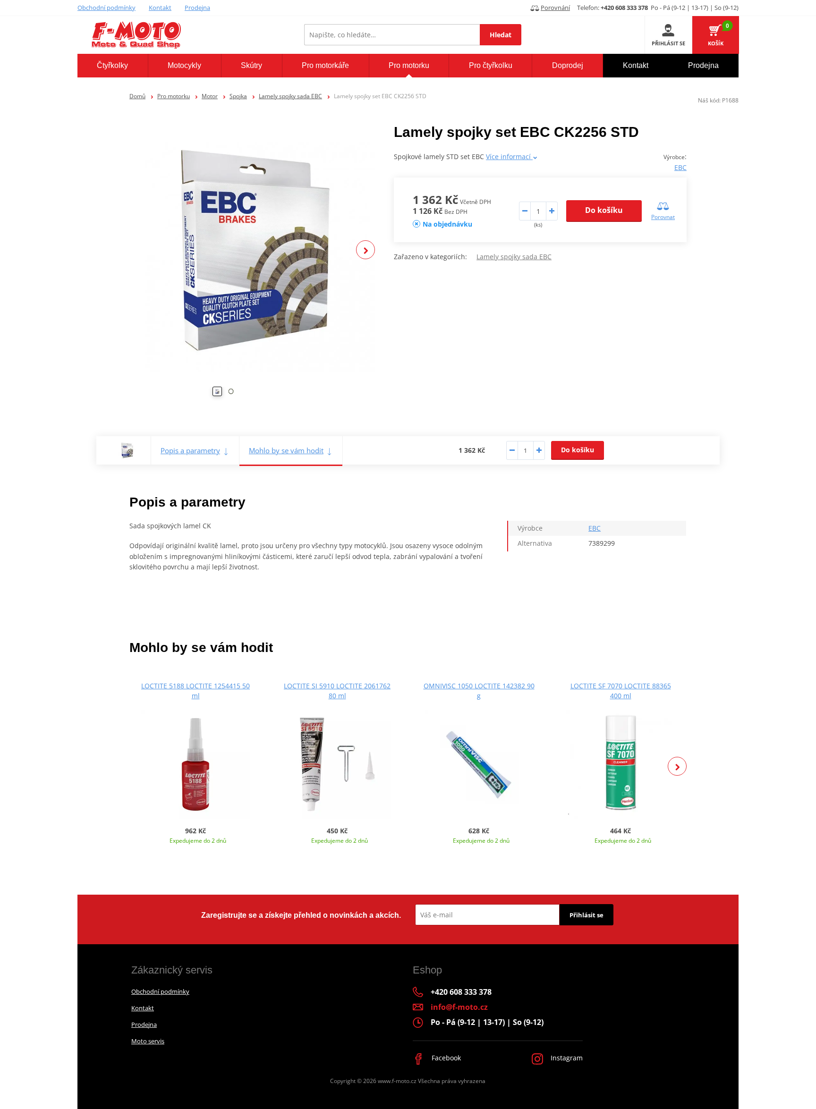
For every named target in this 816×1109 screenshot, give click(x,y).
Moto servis (147, 1041)
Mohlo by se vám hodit (286, 450)
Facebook (445, 1057)
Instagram (566, 1057)
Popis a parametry (190, 450)
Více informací (509, 156)
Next (365, 249)
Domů (137, 96)
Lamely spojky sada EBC (290, 96)
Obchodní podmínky (106, 7)
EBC (680, 167)
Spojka (238, 96)
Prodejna (197, 7)
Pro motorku (173, 96)
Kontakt (160, 7)
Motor (210, 96)
